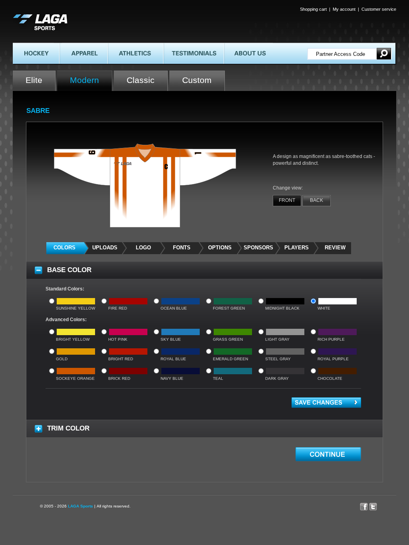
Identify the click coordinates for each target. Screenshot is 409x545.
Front (287, 200)
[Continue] (328, 454)
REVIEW (335, 248)
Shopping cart (313, 9)
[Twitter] (377, 505)
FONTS (182, 248)
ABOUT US (235, 46)
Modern (84, 80)
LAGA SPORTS (30, 17)
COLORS (64, 248)
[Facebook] (364, 505)
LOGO (143, 248)
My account (344, 9)
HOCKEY (23, 46)
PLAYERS (296, 248)
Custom (197, 80)
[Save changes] (326, 402)
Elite (34, 80)
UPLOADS (104, 248)
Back (316, 200)
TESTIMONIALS (181, 46)
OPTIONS (220, 248)
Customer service (378, 9)
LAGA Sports (80, 506)
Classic (141, 80)
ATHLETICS (120, 46)
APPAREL (70, 46)
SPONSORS (258, 248)
